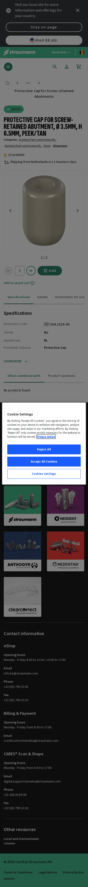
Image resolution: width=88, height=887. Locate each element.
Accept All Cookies (44, 461)
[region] (44, 443)
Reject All (44, 449)
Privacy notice (46, 436)
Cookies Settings (44, 473)
